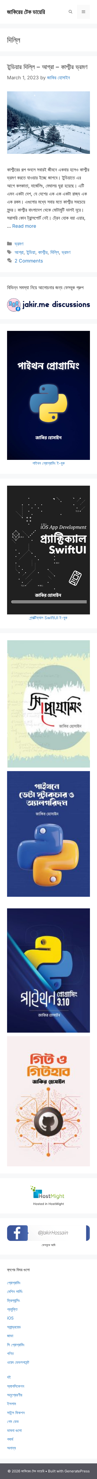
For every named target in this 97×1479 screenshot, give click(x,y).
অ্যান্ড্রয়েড (14, 1327)
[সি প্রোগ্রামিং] (48, 704)
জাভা (10, 1335)
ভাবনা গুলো (14, 1430)
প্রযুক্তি (12, 1309)
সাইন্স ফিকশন (16, 1412)
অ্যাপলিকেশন (15, 1386)
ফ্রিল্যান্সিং (13, 1300)
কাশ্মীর (43, 252)
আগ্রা (19, 252)
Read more (24, 226)
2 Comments (29, 261)
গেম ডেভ (13, 1421)
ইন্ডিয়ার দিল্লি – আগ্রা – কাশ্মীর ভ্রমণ (47, 67)
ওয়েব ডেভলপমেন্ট (18, 1362)
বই (9, 1377)
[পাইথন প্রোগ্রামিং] (48, 970)
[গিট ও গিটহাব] (48, 1101)
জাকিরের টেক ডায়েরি (26, 11)
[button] (70, 12)
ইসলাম (11, 1403)
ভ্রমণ (19, 244)
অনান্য (11, 1448)
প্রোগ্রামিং (13, 1282)
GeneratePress (77, 1471)
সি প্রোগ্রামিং (15, 1344)
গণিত (10, 1353)
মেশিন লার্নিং (15, 1291)
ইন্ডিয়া (30, 252)
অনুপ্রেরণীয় (14, 1395)
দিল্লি (54, 252)
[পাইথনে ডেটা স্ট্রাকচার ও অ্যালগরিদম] (48, 834)
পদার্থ (10, 1439)
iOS (10, 1318)
